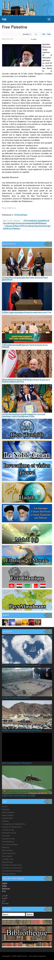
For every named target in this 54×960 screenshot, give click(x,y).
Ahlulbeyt (5, 821)
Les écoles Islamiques (10, 845)
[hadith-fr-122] (12, 622)
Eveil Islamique (7, 850)
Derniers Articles (9, 244)
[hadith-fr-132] (18, 622)
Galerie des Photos (9, 853)
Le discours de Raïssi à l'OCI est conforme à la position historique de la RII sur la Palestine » (26, 227)
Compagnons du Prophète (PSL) (13, 824)
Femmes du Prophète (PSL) (12, 827)
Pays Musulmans (8, 842)
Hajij (4, 19)
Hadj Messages (7, 862)
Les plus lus (7, 631)
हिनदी (4, 891)
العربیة (4, 897)
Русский (5, 903)
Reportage (6, 809)
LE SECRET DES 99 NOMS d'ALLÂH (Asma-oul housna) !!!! (21, 665)
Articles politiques (20, 214)
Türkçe (4, 885)
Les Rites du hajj (8, 830)
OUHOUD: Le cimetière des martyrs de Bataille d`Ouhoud (21, 730)
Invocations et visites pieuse (12, 865)
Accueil (4, 806)
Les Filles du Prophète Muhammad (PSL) (16, 697)
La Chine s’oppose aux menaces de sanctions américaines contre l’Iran (26, 312)
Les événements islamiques (12, 871)
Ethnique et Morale (8, 874)
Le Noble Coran (7, 859)
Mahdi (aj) (5, 847)
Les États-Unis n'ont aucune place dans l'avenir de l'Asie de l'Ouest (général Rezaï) (25, 278)
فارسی (4, 895)
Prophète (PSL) (7, 818)
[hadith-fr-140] (38, 622)
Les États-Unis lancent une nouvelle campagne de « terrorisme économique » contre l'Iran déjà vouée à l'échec (23, 415)
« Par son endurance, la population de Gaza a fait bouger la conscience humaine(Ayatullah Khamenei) (26, 222)
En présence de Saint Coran (12, 868)
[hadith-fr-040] (5, 622)
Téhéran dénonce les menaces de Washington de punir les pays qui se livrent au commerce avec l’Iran (26, 380)
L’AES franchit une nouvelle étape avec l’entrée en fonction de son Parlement (25, 345)
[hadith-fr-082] (25, 622)
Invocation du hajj (8, 839)
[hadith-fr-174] (31, 622)
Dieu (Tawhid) (7, 856)
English (4, 883)
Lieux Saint (6, 836)
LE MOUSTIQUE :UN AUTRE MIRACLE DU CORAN (18, 795)
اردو (3, 900)
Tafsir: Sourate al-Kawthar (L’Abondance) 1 (17, 763)
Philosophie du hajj (9, 833)
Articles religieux (8, 815)
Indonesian (6, 888)
